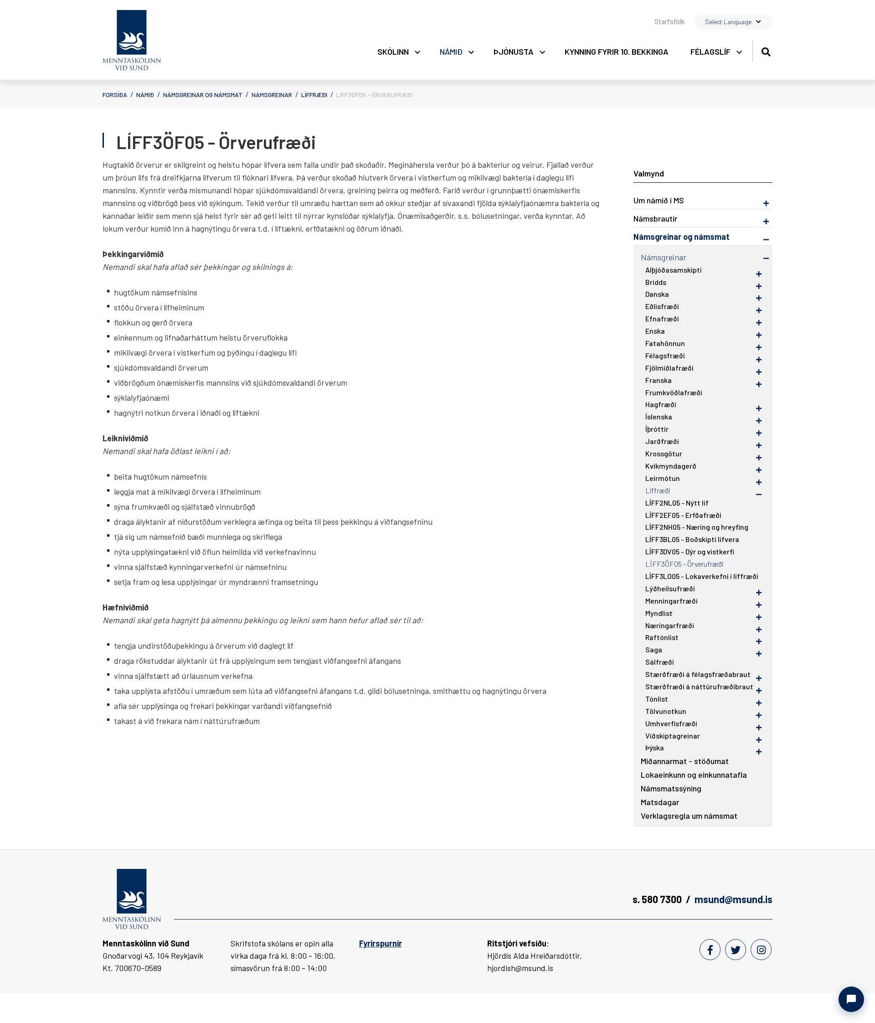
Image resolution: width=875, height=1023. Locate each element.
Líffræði (314, 94)
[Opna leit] (765, 50)
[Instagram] (761, 949)
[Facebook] (710, 949)
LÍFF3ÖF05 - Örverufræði (374, 94)
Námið (145, 94)
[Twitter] (735, 949)
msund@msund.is (733, 899)
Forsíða (115, 94)
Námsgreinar (272, 94)
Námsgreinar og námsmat (202, 94)
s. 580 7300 (657, 899)
